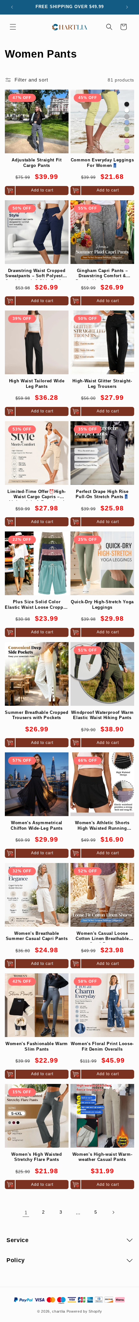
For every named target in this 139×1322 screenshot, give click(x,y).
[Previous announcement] (12, 7)
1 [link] (26, 1212)
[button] (13, 27)
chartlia (58, 1311)
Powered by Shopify (84, 1311)
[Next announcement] (127, 7)
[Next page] (113, 1212)
